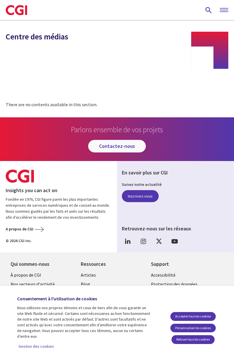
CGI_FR (159, 241)
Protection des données (174, 284)
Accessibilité (163, 275)
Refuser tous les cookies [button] (193, 339)
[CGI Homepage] (16, 10)
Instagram (143, 241)
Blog (85, 284)
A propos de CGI (19, 229)
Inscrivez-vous (140, 196)
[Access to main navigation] (224, 10)
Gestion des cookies (36, 346)
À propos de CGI (26, 275)
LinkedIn (127, 241)
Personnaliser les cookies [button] (193, 328)
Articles (88, 275)
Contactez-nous (117, 146)
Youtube (174, 241)
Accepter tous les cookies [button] (193, 316)
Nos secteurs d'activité (33, 284)
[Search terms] (209, 10)
